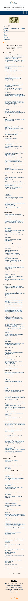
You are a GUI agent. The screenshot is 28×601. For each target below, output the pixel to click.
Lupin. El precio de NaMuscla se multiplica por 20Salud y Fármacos (13, 247)
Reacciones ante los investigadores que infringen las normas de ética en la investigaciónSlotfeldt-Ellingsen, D (14, 199)
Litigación (7, 39)
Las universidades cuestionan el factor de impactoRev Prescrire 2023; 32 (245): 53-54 (13, 188)
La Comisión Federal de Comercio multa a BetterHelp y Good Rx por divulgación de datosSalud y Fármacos (14, 529)
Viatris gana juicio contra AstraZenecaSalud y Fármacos (11, 565)
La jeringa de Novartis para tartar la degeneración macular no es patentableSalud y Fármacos (13, 561)
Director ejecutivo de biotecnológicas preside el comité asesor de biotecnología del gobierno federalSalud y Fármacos (14, 344)
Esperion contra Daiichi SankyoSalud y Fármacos (10, 553)
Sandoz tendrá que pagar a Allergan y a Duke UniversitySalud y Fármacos (14, 549)
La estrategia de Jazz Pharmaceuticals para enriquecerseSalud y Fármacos (15, 244)
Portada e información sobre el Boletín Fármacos (14, 29)
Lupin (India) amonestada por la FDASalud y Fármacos (11, 251)
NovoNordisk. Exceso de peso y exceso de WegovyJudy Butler (13, 418)
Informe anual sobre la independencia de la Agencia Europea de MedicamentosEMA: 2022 (14, 353)
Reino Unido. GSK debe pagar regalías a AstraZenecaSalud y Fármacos (14, 568)
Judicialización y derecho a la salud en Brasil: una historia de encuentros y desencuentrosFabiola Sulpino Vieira (13, 453)
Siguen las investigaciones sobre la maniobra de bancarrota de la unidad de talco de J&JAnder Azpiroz (13, 511)
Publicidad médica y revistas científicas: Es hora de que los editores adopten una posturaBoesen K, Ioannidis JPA (14, 374)
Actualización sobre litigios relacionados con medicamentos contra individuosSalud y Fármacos (13, 533)
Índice (6, 33)
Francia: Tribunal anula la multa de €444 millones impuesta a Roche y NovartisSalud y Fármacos (13, 484)
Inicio (6, 42)
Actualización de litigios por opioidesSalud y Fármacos (11, 461)
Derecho (6, 37)
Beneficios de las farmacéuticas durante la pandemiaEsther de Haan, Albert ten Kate (14, 71)
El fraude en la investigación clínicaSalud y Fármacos (11, 139)
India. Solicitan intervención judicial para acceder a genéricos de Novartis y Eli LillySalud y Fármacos (14, 488)
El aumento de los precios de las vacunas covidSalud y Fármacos (13, 74)
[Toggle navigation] (25, 12)
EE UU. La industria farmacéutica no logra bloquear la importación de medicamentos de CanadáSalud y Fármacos (14, 479)
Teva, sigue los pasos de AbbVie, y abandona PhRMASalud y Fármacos (14, 277)
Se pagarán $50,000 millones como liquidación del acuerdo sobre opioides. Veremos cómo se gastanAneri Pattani (13, 437)
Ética (5, 35)
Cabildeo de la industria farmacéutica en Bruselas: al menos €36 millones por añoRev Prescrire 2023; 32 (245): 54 (14, 362)
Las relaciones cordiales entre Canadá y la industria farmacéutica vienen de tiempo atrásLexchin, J (14, 335)
